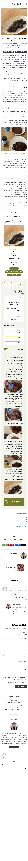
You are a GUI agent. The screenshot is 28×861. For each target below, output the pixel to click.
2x (20, 293)
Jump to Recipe (20, 52)
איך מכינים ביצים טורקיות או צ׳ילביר (14, 700)
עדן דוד (14, 47)
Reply (18, 590)
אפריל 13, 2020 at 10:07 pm (19, 607)
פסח (11, 47)
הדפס (4, 544)
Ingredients (20, 286)
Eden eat (15, 3)
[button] (2, 4)
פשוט (10, 539)
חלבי (14, 45)
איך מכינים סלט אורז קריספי (14, 702)
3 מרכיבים (22, 539)
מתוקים (5, 45)
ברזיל (17, 45)
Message (24, 638)
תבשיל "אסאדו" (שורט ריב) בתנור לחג (10, 567)
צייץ (23, 544)
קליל (8, 47)
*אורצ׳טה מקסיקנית (21, 526)
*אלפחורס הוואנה (22, 522)
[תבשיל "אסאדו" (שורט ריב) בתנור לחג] (20, 567)
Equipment (11, 286)
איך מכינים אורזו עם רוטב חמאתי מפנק (14, 709)
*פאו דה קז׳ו (23, 518)
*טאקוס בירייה (23, 524)
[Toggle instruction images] (7, 349)
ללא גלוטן (10, 45)
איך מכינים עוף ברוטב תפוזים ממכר (14, 705)
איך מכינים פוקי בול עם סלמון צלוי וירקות (14, 707)
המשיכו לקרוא (14, 747)
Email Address (23, 661)
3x (18, 293)
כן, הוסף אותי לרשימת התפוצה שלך (16, 682)
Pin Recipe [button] (9, 221)
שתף (17, 544)
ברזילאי (15, 539)
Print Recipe (7, 52)
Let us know (13, 503)
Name (25, 653)
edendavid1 (15, 43)
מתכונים (19, 47)
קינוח (5, 539)
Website (25, 669)
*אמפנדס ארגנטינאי (21, 520)
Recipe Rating (23, 632)
